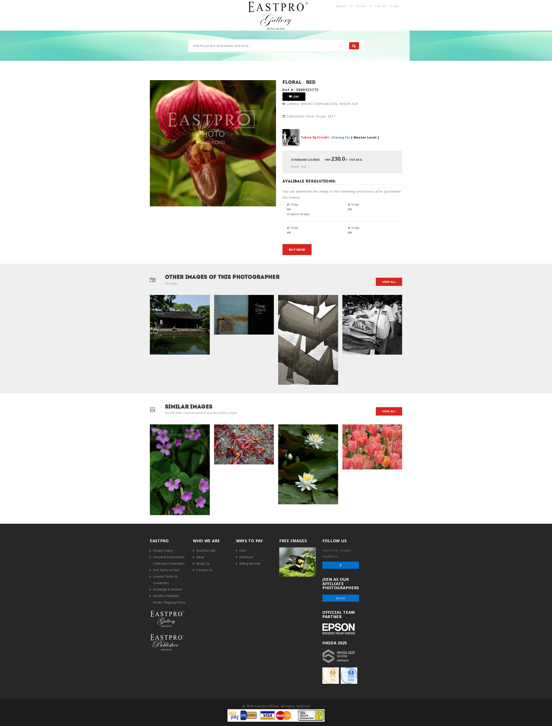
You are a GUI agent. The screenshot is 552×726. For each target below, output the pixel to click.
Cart (242, 550)
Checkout (246, 557)
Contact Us (204, 570)
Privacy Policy (163, 550)
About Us (203, 563)
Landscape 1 (224, 428)
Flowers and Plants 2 (358, 428)
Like (295, 96)
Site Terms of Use (166, 570)
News (200, 557)
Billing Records (250, 563)
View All (389, 282)
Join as (340, 598)
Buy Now (297, 249)
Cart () (380, 6)
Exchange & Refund (167, 589)
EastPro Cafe (206, 550)
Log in (360, 6)
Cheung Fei (340, 137)
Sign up (341, 6)
